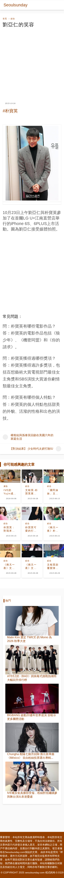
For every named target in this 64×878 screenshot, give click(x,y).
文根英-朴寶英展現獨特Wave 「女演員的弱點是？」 (32, 492)
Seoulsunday (16, 5)
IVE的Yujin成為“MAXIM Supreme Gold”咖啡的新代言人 (10, 492)
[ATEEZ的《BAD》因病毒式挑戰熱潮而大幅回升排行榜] (32, 659)
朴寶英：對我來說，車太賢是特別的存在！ (9, 529)
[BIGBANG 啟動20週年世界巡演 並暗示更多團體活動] (32, 698)
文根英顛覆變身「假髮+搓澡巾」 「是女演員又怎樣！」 (53, 566)
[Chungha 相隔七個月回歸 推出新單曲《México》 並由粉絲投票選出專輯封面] (32, 737)
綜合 (13, 19)
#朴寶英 (10, 110)
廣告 (6, 486)
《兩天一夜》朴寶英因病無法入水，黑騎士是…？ (52, 529)
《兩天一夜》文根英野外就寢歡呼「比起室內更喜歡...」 (31, 566)
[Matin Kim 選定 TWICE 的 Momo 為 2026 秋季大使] (32, 621)
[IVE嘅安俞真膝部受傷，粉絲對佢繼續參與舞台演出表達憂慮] (32, 776)
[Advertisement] (32, 62)
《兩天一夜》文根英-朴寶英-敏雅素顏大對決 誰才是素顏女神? (10, 566)
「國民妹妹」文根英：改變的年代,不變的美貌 (53, 492)
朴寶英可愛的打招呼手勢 (31, 529)
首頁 (5, 19)
